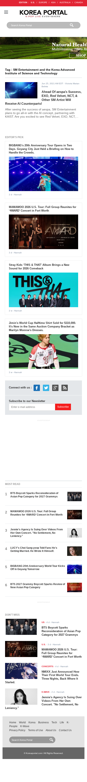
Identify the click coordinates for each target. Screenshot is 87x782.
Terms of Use (35, 730)
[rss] (64, 387)
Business (43, 722)
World (22, 722)
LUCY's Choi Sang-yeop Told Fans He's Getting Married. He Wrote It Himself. (33, 549)
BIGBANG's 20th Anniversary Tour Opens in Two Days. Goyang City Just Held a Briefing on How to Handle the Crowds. (41, 149)
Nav (6, 12)
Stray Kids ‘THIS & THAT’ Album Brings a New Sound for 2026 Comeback (39, 266)
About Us (51, 730)
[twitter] (46, 387)
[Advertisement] (43, 449)
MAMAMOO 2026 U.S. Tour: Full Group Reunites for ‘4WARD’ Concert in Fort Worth (42, 208)
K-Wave (24, 726)
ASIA (53, 2)
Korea (32, 722)
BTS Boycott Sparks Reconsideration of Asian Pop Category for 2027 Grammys (34, 495)
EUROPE (43, 2)
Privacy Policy (17, 730)
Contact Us (65, 730)
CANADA (79, 2)
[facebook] (37, 387)
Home (12, 722)
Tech (54, 722)
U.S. (33, 2)
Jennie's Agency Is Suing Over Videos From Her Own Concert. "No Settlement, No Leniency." (36, 533)
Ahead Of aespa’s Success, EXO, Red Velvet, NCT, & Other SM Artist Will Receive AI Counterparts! (43, 97)
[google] (55, 387)
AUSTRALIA (65, 2)
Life (62, 722)
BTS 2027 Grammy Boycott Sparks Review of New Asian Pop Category (37, 586)
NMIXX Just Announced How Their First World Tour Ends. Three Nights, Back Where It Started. (42, 677)
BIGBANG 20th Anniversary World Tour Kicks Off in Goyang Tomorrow (37, 568)
